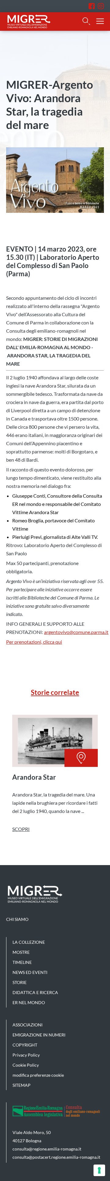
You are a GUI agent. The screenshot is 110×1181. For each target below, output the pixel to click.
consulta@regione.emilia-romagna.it (47, 1148)
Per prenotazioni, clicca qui (34, 642)
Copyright (25, 1044)
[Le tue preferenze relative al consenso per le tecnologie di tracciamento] (99, 1170)
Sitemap (22, 1085)
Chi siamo (17, 919)
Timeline (22, 962)
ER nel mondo (29, 1002)
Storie (20, 982)
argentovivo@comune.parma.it (76, 632)
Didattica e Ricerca (35, 992)
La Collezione (29, 942)
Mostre (21, 952)
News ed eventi (30, 972)
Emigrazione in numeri (39, 1034)
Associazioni (27, 1024)
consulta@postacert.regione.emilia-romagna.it (56, 1157)
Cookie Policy (26, 1065)
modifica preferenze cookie (38, 1075)
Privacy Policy (26, 1055)
